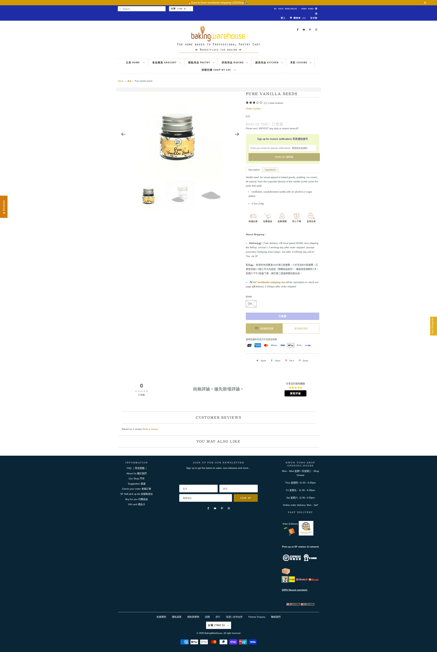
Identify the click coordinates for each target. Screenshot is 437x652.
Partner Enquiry (256, 616)
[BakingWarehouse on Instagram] (316, 29)
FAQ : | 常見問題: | (136, 468)
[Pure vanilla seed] (180, 134)
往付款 (314, 18)
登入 (283, 18)
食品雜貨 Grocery (165, 62)
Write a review (150, 429)
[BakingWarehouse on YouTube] (304, 29)
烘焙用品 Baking (233, 62)
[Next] (237, 134)
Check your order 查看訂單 (136, 488)
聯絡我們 (276, 616)
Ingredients (270, 170)
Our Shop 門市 (137, 478)
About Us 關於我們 (136, 473)
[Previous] (123, 134)
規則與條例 (193, 616)
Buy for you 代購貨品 (136, 499)
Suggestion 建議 (136, 483)
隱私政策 (176, 616)
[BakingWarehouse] (218, 40)
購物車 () (299, 18)
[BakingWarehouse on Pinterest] (310, 29)
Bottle (249, 296)
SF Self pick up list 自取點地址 (136, 494)
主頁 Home (134, 62)
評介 (218, 616)
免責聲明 (162, 616)
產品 (129, 81)
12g (250, 303)
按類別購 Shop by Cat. (217, 69)
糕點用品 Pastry (199, 62)
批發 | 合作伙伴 (234, 616)
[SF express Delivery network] (286, 573)
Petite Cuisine (253, 108)
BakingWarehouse (213, 633)
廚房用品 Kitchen (267, 62)
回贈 (207, 616)
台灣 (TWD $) (179, 9)
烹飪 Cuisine (299, 62)
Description (254, 170)
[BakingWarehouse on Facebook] (297, 29)
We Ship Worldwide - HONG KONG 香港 (296, 9)
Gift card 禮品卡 (136, 504)
